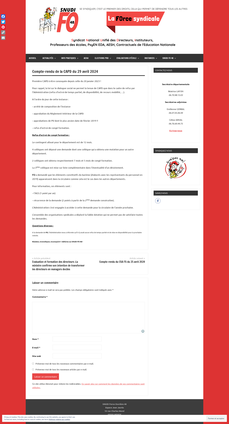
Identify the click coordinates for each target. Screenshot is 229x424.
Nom (35, 339)
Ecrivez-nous (175, 130)
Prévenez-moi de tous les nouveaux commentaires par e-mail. (65, 363)
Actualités (48, 58)
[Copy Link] (3, 32)
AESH (86, 58)
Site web (36, 356)
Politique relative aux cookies (59, 419)
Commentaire (39, 296)
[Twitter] (3, 21)
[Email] (3, 37)
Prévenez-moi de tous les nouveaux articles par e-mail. (61, 369)
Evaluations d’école (126, 58)
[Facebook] (3, 16)
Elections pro (102, 58)
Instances (149, 58)
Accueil (32, 58)
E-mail (36, 347)
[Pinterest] (3, 27)
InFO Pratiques (68, 58)
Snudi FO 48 (167, 58)
